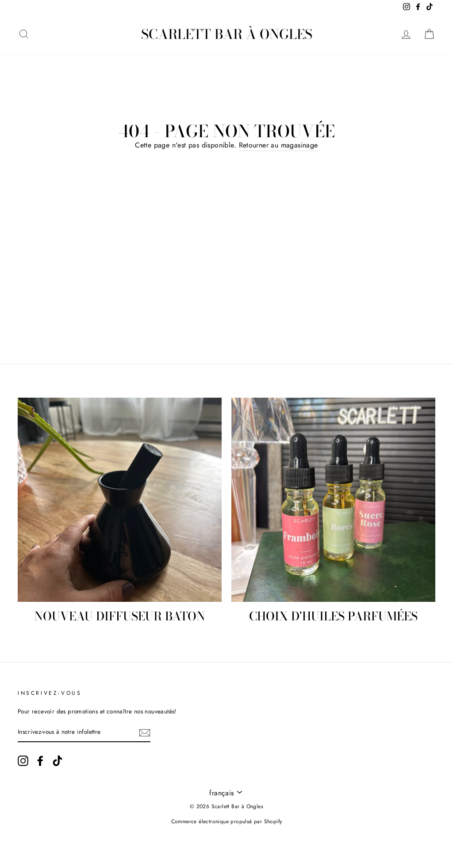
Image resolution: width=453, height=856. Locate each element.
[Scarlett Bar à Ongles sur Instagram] (23, 760)
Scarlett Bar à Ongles (226, 34)
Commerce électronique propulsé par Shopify (226, 821)
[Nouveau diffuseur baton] (120, 500)
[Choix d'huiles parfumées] (333, 500)
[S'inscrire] (144, 732)
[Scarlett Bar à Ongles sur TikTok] (57, 760)
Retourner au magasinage (278, 145)
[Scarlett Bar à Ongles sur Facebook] (40, 760)
